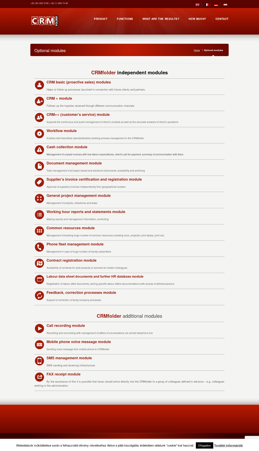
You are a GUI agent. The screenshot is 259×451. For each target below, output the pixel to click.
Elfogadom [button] (204, 445)
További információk (228, 445)
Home (197, 50)
